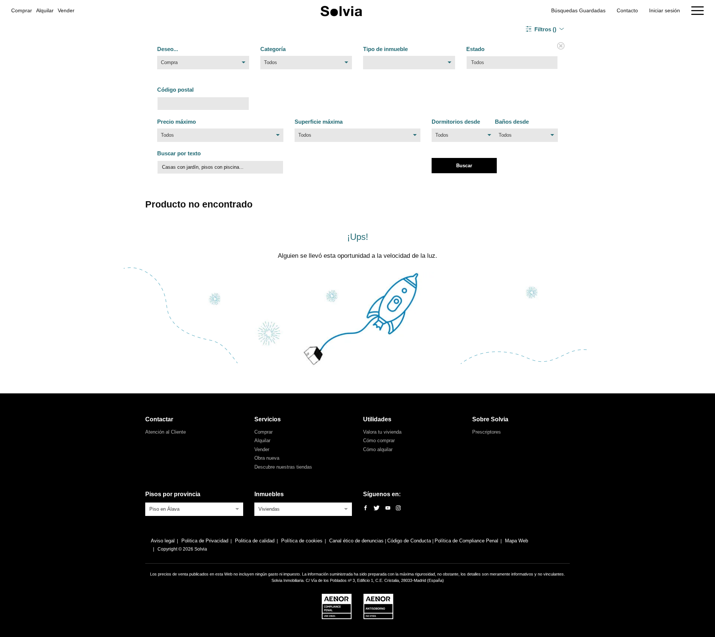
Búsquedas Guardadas (578, 10)
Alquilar (45, 10)
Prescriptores (486, 432)
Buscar (464, 165)
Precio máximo (176, 121)
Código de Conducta (409, 540)
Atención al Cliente (165, 432)
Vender (66, 10)
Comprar (21, 10)
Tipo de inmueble (385, 49)
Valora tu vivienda (382, 432)
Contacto (627, 10)
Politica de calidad (254, 540)
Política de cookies (301, 540)
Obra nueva (266, 458)
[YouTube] (387, 508)
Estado (475, 49)
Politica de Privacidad (204, 540)
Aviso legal (163, 540)
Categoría (273, 49)
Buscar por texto (179, 153)
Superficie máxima (319, 121)
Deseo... (167, 49)
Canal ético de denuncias (357, 540)
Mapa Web (516, 540)
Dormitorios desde (456, 121)
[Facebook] (365, 508)
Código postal (175, 89)
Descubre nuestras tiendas (283, 467)
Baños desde (512, 121)
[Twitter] (376, 508)
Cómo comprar (379, 440)
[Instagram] (398, 508)
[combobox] (203, 64)
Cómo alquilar (378, 449)
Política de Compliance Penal (466, 540)
